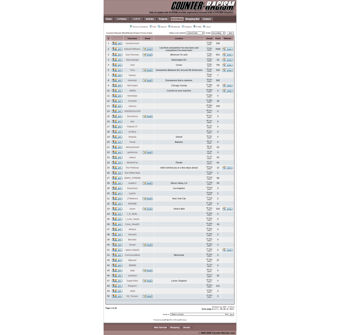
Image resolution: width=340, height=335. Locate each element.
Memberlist (175, 27)
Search (163, 27)
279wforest (132, 198)
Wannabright (132, 60)
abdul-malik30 (132, 250)
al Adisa (132, 132)
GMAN (132, 90)
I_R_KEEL (132, 214)
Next (232, 309)
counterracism (132, 43)
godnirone (132, 152)
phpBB (164, 320)
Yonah (132, 142)
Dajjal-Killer (132, 281)
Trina (132, 70)
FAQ (154, 27)
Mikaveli (132, 260)
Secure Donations (140, 27)
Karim (132, 209)
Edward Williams (132, 49)
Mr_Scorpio (132, 296)
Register (188, 27)
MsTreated (132, 85)
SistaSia (132, 137)
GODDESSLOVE (132, 111)
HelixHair (132, 80)
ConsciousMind (132, 255)
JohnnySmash (132, 147)
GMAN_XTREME (132, 178)
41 (227, 309)
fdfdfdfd (132, 265)
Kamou (132, 75)
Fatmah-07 (132, 126)
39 (221, 309)
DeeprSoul (132, 188)
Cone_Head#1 (132, 224)
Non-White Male (132, 173)
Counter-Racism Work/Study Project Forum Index (129, 33)
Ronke (132, 245)
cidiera (132, 157)
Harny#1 (132, 234)
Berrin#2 (132, 239)
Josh (132, 65)
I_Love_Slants (132, 219)
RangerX (132, 286)
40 (224, 309)
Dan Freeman (132, 55)
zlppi (132, 270)
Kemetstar (132, 96)
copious (132, 106)
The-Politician (132, 168)
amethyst (132, 275)
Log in (208, 27)
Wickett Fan (132, 162)
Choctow (132, 101)
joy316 (132, 193)
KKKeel (132, 229)
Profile (198, 27)
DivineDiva (132, 116)
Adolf (132, 291)
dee (132, 121)
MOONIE (132, 203)
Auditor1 (132, 183)
